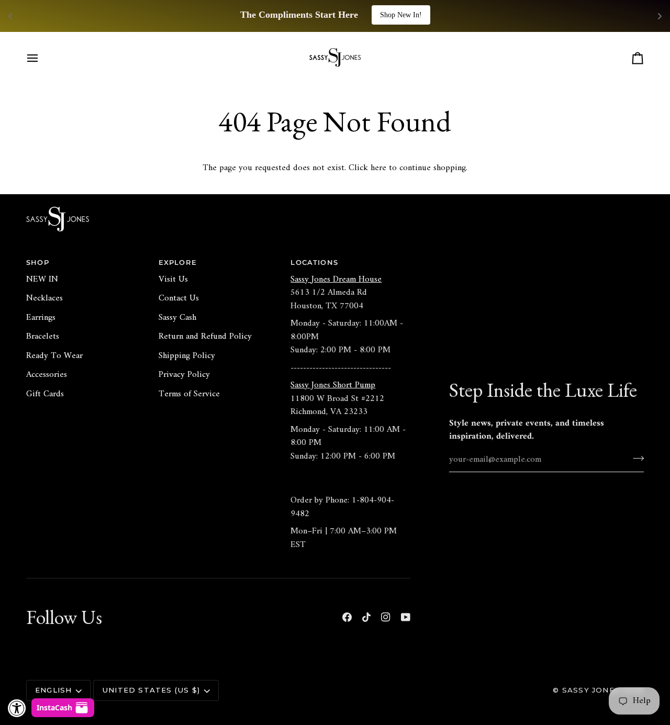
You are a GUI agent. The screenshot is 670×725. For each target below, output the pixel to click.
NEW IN (42, 279)
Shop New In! (401, 15)
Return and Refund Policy (205, 336)
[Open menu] (42, 58)
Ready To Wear (54, 356)
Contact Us (179, 298)
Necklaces (44, 298)
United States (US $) (151, 690)
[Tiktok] (366, 617)
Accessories (46, 375)
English (53, 690)
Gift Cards (45, 394)
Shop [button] (37, 262)
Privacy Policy (184, 375)
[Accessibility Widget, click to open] (17, 708)
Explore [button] (178, 262)
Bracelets (42, 336)
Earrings (40, 318)
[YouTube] (405, 617)
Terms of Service (189, 394)
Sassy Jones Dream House (336, 279)
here (378, 168)
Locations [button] (314, 262)
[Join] (635, 458)
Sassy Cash (177, 318)
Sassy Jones (591, 690)
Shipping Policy (187, 356)
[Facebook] (347, 617)
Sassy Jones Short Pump (333, 385)
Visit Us (173, 279)
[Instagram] (385, 617)
